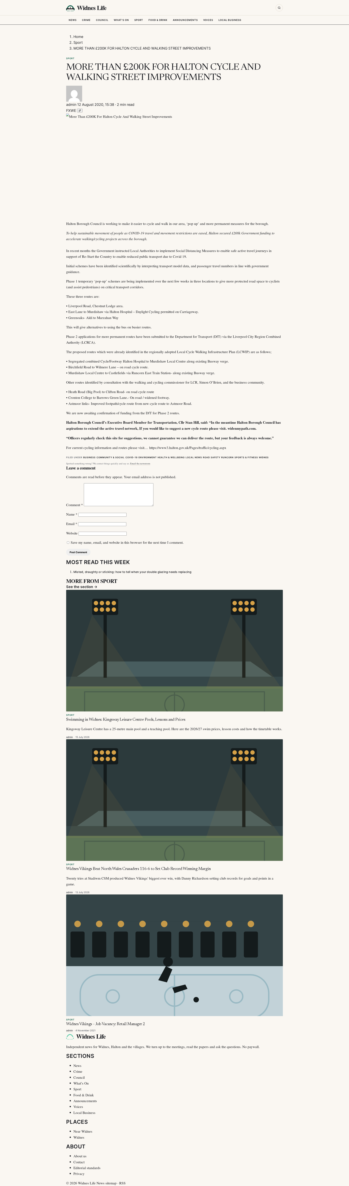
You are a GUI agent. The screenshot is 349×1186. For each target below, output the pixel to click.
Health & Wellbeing (171, 457)
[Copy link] (80, 110)
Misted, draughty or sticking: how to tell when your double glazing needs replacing (132, 572)
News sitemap (107, 1183)
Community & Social (111, 457)
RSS (122, 1183)
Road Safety (211, 457)
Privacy (79, 1173)
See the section (81, 587)
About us (80, 1156)
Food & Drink (158, 20)
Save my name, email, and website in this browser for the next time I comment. (127, 542)
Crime (86, 20)
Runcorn (227, 457)
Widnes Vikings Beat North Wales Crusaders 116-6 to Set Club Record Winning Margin (138, 869)
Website (72, 533)
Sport (138, 20)
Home (78, 36)
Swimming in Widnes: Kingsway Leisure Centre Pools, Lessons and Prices (125, 720)
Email (71, 523)
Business (89, 457)
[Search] (279, 7)
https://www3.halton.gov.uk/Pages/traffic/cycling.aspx (187, 447)
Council (102, 20)
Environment (148, 457)
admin (71, 104)
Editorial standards (87, 1167)
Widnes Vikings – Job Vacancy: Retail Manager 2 (105, 1024)
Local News (194, 457)
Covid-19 (131, 457)
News (73, 20)
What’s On (81, 1083)
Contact (79, 1161)
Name (71, 514)
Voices (208, 20)
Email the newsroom (140, 463)
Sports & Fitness (246, 457)
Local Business (229, 20)
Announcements (185, 20)
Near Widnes (82, 1131)
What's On (121, 20)
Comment (74, 504)
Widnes (264, 457)
